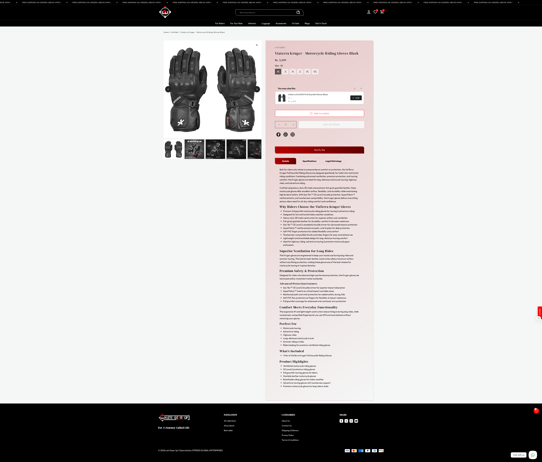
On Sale (295, 23)
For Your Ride (236, 23)
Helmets (252, 23)
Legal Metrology (333, 161)
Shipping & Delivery (290, 430)
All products (229, 425)
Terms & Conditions (290, 440)
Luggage (266, 23)
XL (307, 71)
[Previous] (168, 89)
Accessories (281, 23)
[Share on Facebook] (278, 134)
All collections (230, 421)
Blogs (307, 23)
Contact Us (287, 425)
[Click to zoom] (257, 45)
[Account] (369, 12)
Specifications (309, 161)
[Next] (257, 89)
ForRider (175, 32)
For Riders (220, 23)
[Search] (298, 12)
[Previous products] (355, 88)
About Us (286, 421)
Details (285, 161)
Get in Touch (321, 23)
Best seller (228, 430)
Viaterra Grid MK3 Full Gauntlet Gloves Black (308, 94)
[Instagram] (292, 134)
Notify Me (319, 150)
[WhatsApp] (285, 134)
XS (278, 71)
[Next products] (361, 88)
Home (166, 32)
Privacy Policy (288, 435)
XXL (315, 71)
